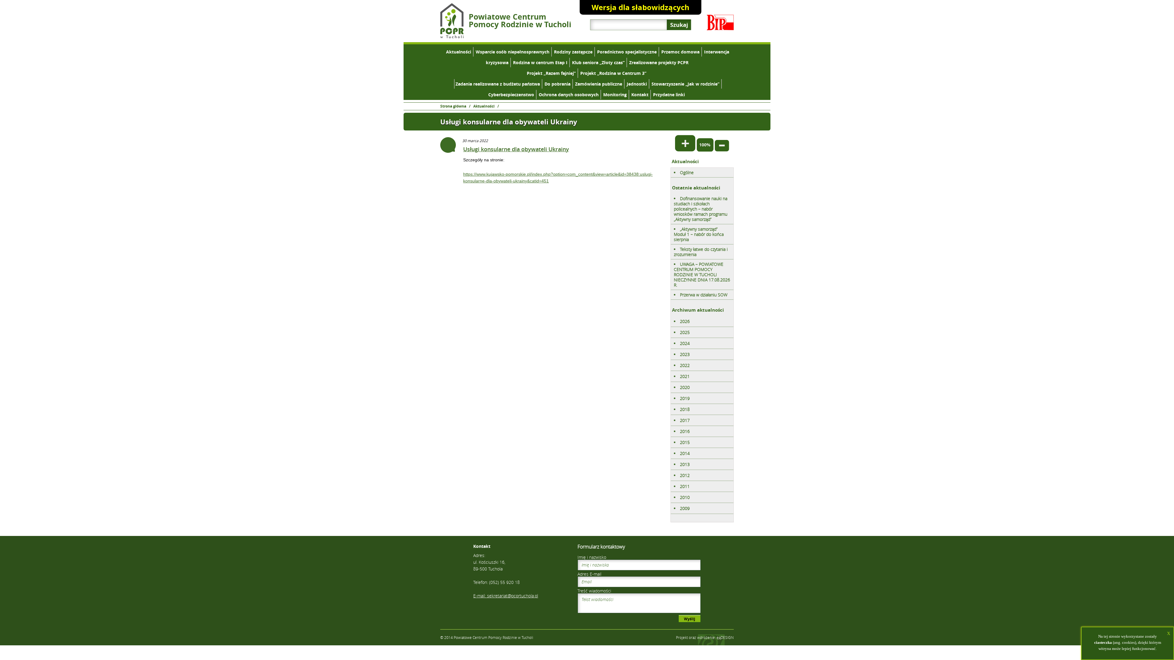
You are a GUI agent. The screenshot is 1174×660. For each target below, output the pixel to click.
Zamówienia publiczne (598, 84)
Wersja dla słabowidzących (640, 7)
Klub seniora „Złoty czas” (598, 62)
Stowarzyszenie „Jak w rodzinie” (685, 84)
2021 (685, 376)
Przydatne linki (669, 94)
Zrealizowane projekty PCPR (659, 62)
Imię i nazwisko (592, 557)
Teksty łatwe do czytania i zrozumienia (701, 251)
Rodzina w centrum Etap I (540, 62)
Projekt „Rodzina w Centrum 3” (613, 73)
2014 (685, 453)
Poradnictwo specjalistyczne (627, 52)
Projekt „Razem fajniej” (551, 73)
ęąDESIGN (725, 637)
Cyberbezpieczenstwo (511, 94)
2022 (685, 365)
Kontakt (639, 94)
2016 (685, 431)
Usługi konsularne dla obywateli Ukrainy (516, 149)
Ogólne (687, 172)
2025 (685, 332)
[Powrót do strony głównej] (452, 36)
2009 (685, 508)
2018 (685, 409)
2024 (685, 343)
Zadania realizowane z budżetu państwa (498, 84)
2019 (685, 398)
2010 (685, 497)
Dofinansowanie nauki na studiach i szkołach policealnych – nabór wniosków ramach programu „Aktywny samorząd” (700, 209)
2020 (685, 387)
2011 (685, 486)
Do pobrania (557, 84)
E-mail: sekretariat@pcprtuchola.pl (505, 596)
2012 (685, 475)
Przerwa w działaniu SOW (703, 295)
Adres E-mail (589, 574)
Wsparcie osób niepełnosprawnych (512, 52)
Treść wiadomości (594, 591)
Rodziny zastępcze (573, 52)
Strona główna (453, 106)
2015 (685, 442)
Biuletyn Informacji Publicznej (720, 22)
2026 (685, 321)
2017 (685, 420)
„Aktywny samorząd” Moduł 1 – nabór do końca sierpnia (699, 234)
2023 (685, 354)
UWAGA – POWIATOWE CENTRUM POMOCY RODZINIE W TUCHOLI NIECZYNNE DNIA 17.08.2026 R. (702, 274)
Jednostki (637, 84)
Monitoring (615, 94)
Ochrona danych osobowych (569, 94)
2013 (685, 464)
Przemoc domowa (680, 52)
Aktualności (458, 52)
